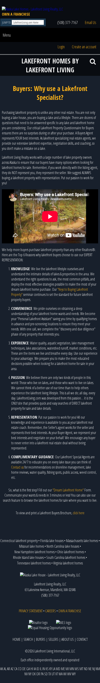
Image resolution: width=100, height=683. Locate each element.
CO (20, 668)
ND (86, 668)
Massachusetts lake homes (82, 540)
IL (41, 668)
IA (35, 668)
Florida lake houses (51, 540)
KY (50, 668)
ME (63, 668)
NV (26, 673)
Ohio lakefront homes (70, 551)
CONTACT (82, 639)
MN (72, 668)
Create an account (84, 46)
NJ (93, 668)
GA (28, 668)
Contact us (17, 467)
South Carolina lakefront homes (65, 557)
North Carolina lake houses (63, 546)
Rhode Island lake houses (28, 557)
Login (61, 46)
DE (24, 668)
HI (31, 668)
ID (38, 668)
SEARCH (28, 639)
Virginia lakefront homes (68, 563)
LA (54, 668)
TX (49, 673)
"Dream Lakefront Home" (68, 490)
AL (5, 668)
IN (43, 668)
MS (77, 668)
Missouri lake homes (31, 546)
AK (1, 668)
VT (56, 673)
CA (15, 668)
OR (38, 673)
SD (46, 673)
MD (58, 668)
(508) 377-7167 (67, 22)
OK (34, 673)
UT (53, 673)
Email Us (90, 22)
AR (8, 668)
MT (81, 668)
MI (67, 668)
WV (69, 673)
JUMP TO (6, 23)
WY (74, 673)
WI (65, 673)
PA (42, 673)
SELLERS (53, 639)
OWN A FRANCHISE (16, 14)
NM (98, 668)
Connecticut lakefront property (19, 540)
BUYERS (40, 639)
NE (90, 668)
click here (78, 512)
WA (61, 673)
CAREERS (50, 610)
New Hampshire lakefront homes (34, 551)
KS (47, 668)
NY (29, 673)
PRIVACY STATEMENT (31, 610)
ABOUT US (67, 639)
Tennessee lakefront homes (34, 563)
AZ (12, 668)
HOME (16, 639)
